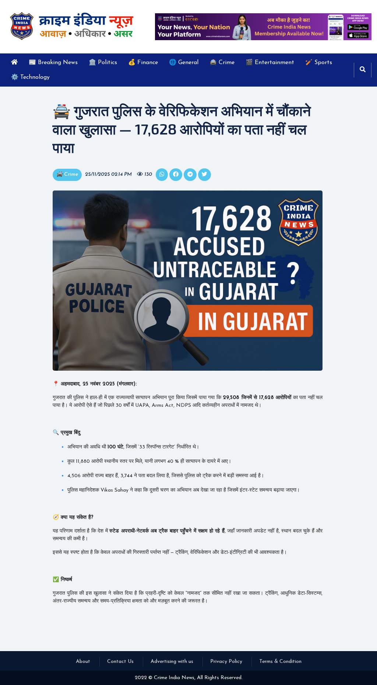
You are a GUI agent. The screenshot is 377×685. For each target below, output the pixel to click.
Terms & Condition (280, 661)
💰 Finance (143, 63)
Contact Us (120, 661)
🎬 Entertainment (270, 63)
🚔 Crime (222, 63)
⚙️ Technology (30, 77)
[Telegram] (190, 174)
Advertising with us (172, 661)
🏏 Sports (318, 63)
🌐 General (183, 63)
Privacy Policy (226, 661)
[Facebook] (175, 174)
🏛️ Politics (103, 63)
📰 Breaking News (53, 63)
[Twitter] (162, 174)
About (83, 661)
